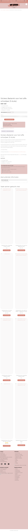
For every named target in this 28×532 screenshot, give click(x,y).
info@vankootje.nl (5, 458)
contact (20, 154)
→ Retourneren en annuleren (18, 455)
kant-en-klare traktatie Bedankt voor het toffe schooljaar (17, 151)
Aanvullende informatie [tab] (10, 131)
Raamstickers (17, 480)
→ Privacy (15, 459)
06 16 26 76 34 (6, 459)
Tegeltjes (16, 473)
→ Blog (15, 461)
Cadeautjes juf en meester (19, 472)
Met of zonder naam (4, 112)
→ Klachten (16, 460)
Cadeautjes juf (7, 128)
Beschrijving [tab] (3, 131)
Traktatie (16, 468)
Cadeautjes (16, 478)
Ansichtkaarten (17, 476)
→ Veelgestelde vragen (17, 456)
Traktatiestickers (11, 128)
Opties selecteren (7, 250)
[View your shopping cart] (27, 1)
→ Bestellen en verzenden (18, 454)
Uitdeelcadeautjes (17, 471)
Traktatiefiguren (17, 477)
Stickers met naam (17, 475)
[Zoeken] (26, 4)
